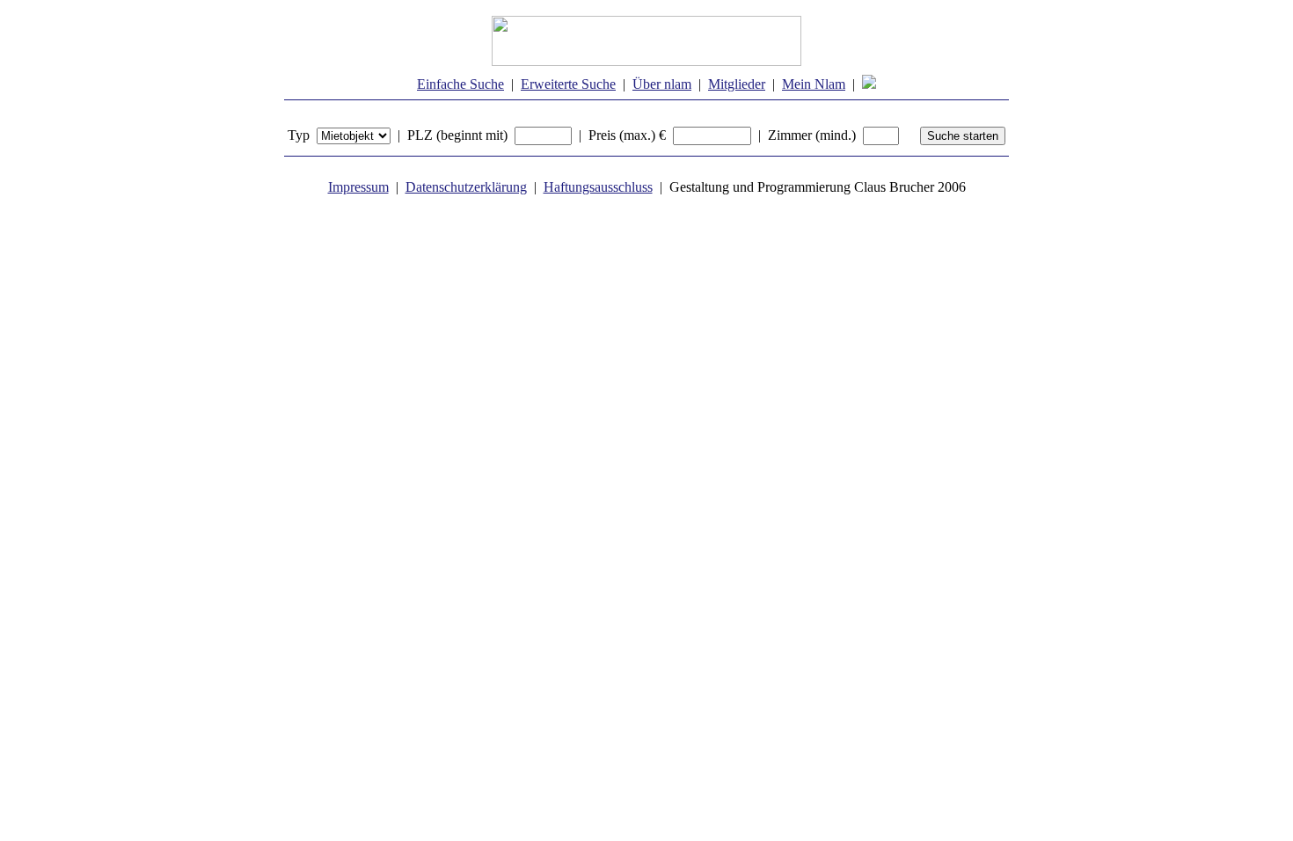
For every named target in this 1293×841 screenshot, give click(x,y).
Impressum (358, 186)
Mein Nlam (813, 84)
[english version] (869, 84)
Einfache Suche (460, 84)
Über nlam (661, 84)
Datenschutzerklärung (466, 186)
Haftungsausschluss (598, 186)
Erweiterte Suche (568, 84)
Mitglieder (736, 84)
